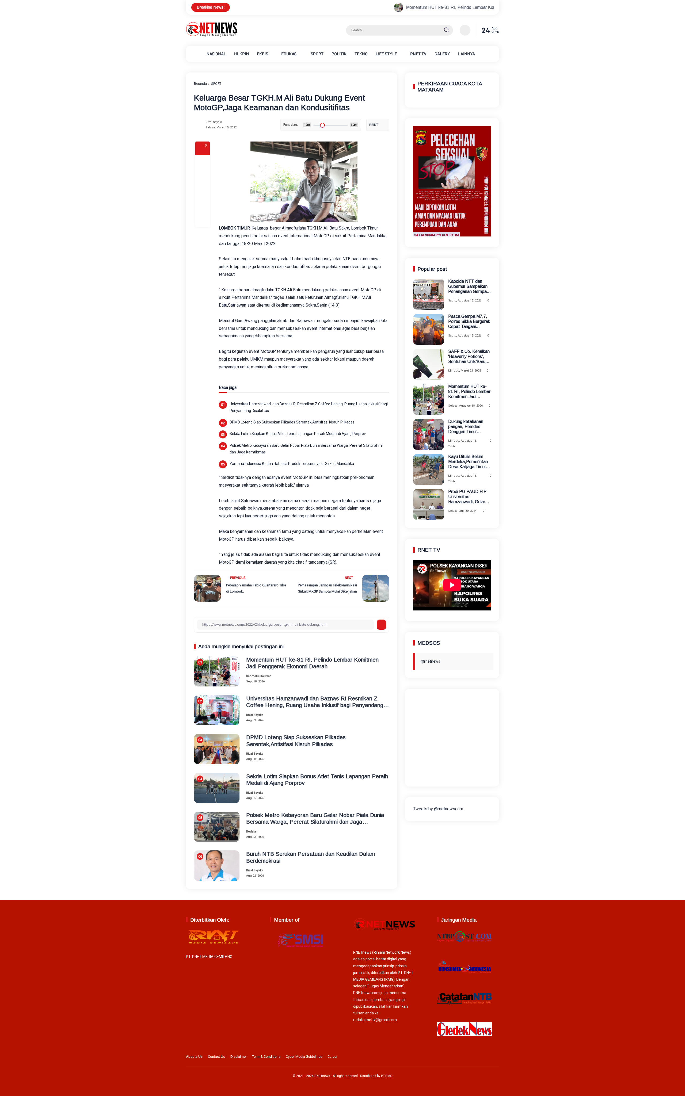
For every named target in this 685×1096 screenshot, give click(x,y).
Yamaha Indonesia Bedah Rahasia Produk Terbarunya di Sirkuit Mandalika (292, 463)
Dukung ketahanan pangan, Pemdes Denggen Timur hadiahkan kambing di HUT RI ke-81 (468, 426)
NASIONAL (216, 53)
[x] (202, 176)
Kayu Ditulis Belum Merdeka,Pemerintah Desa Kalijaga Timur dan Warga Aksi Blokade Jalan (468, 461)
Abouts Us (194, 1057)
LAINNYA (466, 53)
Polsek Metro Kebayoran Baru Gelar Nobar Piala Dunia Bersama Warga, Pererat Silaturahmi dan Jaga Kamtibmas (306, 448)
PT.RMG (386, 1076)
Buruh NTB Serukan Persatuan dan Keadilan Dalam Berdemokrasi (310, 857)
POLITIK (339, 53)
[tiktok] (487, 1057)
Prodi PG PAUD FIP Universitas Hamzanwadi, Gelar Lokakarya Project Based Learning (467, 497)
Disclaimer (238, 1057)
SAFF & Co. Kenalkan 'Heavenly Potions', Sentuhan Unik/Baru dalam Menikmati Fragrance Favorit (469, 356)
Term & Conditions (266, 1057)
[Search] (446, 30)
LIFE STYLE (386, 53)
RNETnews (322, 1076)
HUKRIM (241, 53)
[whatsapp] (202, 205)
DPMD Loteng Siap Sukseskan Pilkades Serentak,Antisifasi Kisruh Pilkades (292, 422)
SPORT (317, 53)
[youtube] (495, 1057)
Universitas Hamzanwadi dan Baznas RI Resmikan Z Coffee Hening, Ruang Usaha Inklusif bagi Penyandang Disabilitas (309, 407)
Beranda (200, 84)
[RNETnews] (211, 35)
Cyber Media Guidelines (304, 1057)
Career (332, 1057)
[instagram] (479, 1057)
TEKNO (361, 53)
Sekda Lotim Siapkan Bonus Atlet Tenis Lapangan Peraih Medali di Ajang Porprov (298, 433)
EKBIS (262, 53)
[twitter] (471, 1057)
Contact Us (216, 1057)
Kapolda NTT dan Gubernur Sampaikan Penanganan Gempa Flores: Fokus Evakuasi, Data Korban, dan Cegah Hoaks (468, 286)
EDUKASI (289, 53)
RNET (418, 53)
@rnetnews (430, 661)
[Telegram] (202, 191)
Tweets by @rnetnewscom (438, 808)
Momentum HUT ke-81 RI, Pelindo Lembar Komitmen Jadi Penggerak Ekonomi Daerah (419, 7)
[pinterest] (202, 220)
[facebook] (202, 162)
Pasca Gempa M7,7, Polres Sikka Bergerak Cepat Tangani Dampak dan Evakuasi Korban (469, 321)
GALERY (442, 53)
